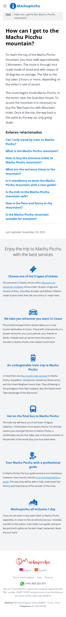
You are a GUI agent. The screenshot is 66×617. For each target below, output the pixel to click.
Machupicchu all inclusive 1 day (33, 509)
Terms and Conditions (23, 577)
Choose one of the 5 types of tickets (33, 276)
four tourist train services (34, 375)
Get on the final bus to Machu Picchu (33, 416)
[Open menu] (5, 6)
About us (49, 577)
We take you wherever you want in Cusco (33, 319)
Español (42, 570)
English (27, 570)
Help (39, 577)
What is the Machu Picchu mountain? (32, 151)
